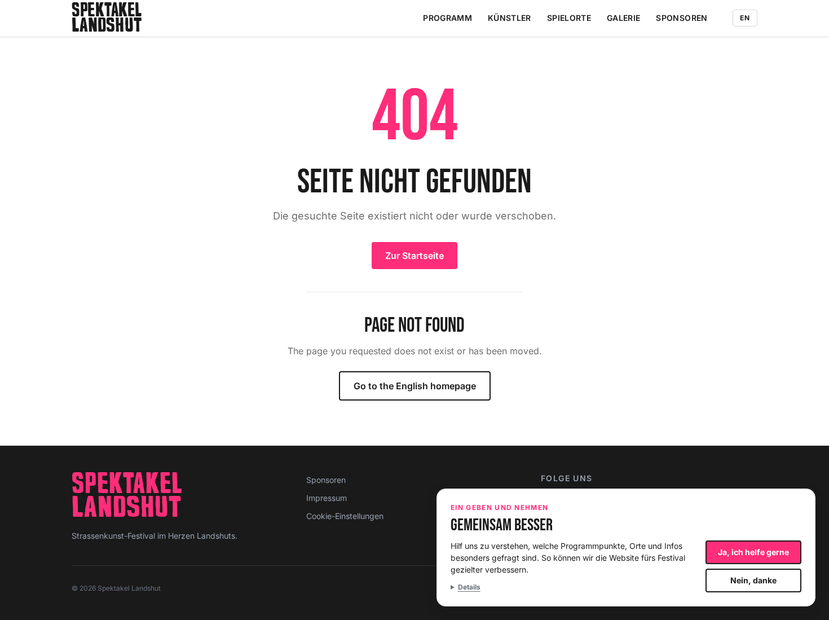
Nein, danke (753, 580)
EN (745, 18)
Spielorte (569, 18)
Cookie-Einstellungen (344, 516)
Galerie (623, 18)
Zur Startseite (414, 255)
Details (469, 587)
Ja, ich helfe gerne (753, 552)
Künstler (509, 18)
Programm (447, 18)
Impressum (326, 498)
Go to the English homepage (415, 386)
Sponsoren (681, 18)
